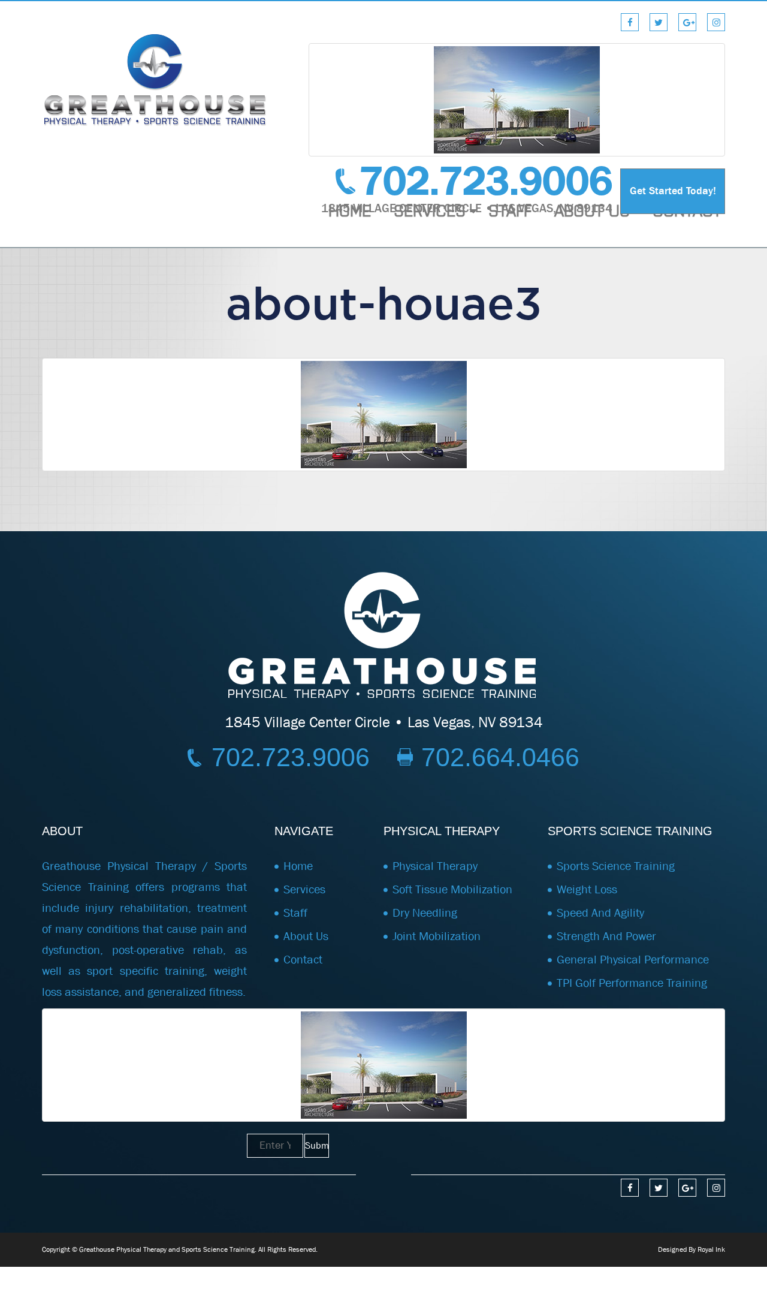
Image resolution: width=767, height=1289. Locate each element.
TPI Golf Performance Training (632, 982)
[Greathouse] (156, 78)
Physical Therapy (435, 866)
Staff (510, 209)
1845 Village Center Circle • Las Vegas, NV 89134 (384, 722)
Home (349, 209)
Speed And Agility (600, 912)
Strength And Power (606, 936)
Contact (687, 209)
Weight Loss (587, 889)
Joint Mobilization (436, 936)
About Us (592, 209)
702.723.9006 (486, 181)
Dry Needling (424, 912)
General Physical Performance (633, 959)
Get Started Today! (673, 191)
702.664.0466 (500, 757)
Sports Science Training (616, 866)
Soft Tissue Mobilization (452, 889)
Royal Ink (711, 1249)
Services (430, 209)
